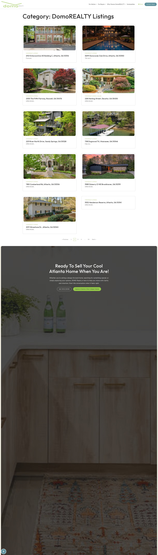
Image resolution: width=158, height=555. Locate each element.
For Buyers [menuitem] (101, 4)
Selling (99, 96)
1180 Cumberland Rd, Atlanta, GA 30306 (43, 184)
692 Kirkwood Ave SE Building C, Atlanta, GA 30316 (47, 56)
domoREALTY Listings (32, 53)
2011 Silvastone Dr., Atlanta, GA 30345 (42, 227)
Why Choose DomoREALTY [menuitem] (116, 4)
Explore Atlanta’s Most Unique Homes (87, 289)
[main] (79, 127)
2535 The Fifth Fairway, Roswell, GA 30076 (44, 98)
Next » (94, 239)
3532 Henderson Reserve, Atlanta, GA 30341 (103, 202)
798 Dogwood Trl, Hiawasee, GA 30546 (101, 141)
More (141, 4)
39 (88, 239)
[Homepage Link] (12, 4)
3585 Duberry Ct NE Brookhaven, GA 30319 (103, 184)
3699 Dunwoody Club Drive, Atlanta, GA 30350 (104, 56)
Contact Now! (150, 4)
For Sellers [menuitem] (92, 4)
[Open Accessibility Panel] (3, 551)
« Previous (65, 239)
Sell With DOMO (64, 289)
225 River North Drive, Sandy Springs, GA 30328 (46, 141)
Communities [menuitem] (131, 4)
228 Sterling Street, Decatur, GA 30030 (101, 98)
